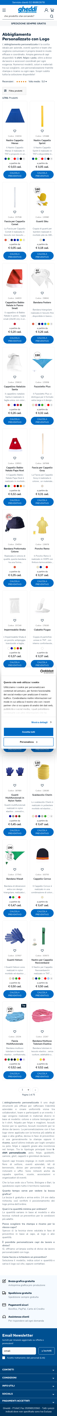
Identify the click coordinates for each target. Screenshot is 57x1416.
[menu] (4, 10)
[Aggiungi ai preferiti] (14, 130)
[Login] (46, 10)
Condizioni (9, 1377)
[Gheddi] (28, 9)
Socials (7, 1393)
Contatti (8, 1369)
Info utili (8, 1385)
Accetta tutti (28, 732)
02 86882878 (37, 2)
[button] (25, 1089)
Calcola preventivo (14, 174)
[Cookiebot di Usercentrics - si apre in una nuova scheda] (41, 672)
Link (42, 1357)
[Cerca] (51, 16)
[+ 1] (35, 1090)
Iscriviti (47, 1350)
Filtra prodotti (15, 90)
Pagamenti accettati (16, 1400)
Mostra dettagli (39, 722)
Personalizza (27, 741)
